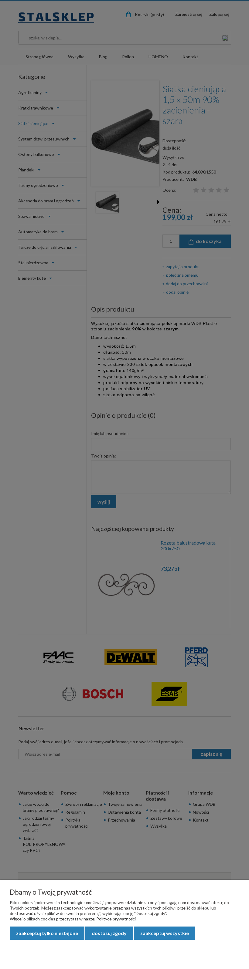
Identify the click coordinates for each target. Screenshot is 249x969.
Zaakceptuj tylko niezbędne (47, 933)
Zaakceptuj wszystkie (164, 933)
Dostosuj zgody (109, 933)
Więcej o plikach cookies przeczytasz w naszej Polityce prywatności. (73, 918)
